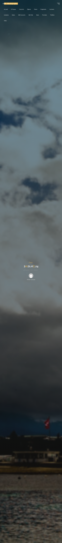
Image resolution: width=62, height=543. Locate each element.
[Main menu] (58, 3)
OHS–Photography (10, 4)
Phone (31, 262)
